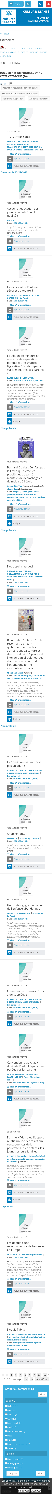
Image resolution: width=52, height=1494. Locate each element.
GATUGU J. (12, 1334)
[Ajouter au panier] (10, 158)
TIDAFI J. (11, 913)
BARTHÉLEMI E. (14, 378)
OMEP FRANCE (25, 571)
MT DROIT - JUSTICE (16, 48)
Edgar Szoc (13, 489)
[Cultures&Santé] (8, 16)
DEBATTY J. (12, 770)
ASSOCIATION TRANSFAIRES (31, 1334)
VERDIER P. (12, 295)
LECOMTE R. (28, 378)
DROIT (30, 48)
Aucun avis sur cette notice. (26, 165)
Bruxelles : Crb (31, 150)
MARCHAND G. (23, 913)
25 (26, 1379)
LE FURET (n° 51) (20, 841)
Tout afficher (42, 1379)
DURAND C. (12, 571)
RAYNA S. (11, 220)
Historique (28, 4)
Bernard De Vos (14, 486)
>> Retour (4, 33)
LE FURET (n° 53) (20, 1257)
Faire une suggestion (13, 98)
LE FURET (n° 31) (20, 301)
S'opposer (23, 1490)
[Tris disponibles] (11, 83)
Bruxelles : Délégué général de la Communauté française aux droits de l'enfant (26, 1159)
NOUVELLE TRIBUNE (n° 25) (25, 779)
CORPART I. (12, 838)
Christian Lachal (15, 673)
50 (31, 1379)
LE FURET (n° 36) (20, 582)
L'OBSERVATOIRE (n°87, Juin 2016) (28, 380)
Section (10, 1453)
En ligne (16, 421)
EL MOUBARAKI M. (16, 1074)
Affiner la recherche (39, 98)
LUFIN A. (11, 141)
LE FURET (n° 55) (20, 223)
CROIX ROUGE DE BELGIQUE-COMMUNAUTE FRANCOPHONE (22, 144)
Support (10, 1400)
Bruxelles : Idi (13, 776)
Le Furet (24, 298)
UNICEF (18, 1077)
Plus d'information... (20, 153)
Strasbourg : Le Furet (29, 838)
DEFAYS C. (11, 1156)
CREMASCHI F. (13, 1254)
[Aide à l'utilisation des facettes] (32, 1389)
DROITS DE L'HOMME (28, 52)
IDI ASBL (23, 770)
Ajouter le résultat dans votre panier (20, 87)
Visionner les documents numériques (20, 93)
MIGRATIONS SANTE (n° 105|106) (28, 1082)
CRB (19, 141)
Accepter (36, 1490)
